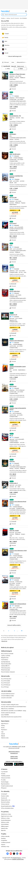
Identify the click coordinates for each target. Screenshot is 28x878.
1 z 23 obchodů (13, 333)
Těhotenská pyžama (5, 668)
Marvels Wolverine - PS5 (15, 116)
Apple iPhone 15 (4, 723)
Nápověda (3, 830)
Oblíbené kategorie (6, 651)
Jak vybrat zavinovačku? (6, 698)
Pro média (3, 780)
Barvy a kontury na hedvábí (7, 653)
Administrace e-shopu (6, 814)
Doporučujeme (5, 721)
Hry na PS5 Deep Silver (6, 679)
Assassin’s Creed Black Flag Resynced (16, 176)
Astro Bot (12, 267)
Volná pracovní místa (5, 778)
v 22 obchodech (13, 190)
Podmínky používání (5, 776)
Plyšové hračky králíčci (6, 664)
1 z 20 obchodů (13, 216)
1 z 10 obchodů (13, 428)
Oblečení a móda (4, 738)
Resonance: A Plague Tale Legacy (17, 74)
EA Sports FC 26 (13, 314)
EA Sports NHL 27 (14, 483)
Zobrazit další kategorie (14, 56)
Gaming (8, 18)
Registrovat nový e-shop (6, 816)
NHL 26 (11, 435)
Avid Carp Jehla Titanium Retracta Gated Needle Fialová (13, 706)
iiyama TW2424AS (5, 715)
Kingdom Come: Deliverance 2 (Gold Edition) (18, 551)
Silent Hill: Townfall (14, 530)
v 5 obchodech (13, 86)
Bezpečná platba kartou (6, 806)
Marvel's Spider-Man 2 (15, 291)
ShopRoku (3, 838)
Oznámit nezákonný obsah (7, 786)
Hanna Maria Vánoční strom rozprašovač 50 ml (11, 717)
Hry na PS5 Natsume (5, 685)
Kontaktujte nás (14, 753)
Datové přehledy (5, 824)
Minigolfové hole (4, 657)
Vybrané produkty (6, 702)
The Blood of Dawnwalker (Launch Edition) (18, 367)
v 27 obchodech (13, 259)
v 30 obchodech (13, 305)
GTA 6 (11, 94)
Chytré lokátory (4, 660)
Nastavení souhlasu (5, 802)
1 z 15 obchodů (13, 454)
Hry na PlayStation (23, 18)
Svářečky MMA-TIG (5, 666)
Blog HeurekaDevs (5, 784)
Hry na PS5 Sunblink (5, 681)
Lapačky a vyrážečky (5, 655)
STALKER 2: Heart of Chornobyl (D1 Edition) (18, 408)
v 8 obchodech (13, 108)
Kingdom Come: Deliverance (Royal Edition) (18, 502)
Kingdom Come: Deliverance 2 (17, 340)
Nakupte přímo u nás (5, 800)
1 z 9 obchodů (13, 596)
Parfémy (3, 725)
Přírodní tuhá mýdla (5, 670)
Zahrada (3, 734)
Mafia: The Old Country (15, 154)
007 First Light (13, 197)
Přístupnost (3, 788)
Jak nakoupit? (4, 794)
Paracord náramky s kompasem (8, 672)
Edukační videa (4, 828)
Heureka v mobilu (5, 796)
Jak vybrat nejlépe (6, 691)
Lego (2, 732)
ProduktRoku (4, 840)
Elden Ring (12, 461)
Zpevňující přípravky (5, 662)
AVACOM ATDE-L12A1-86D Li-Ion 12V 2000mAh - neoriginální (14, 710)
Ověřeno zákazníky (5, 836)
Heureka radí (4, 798)
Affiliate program (4, 826)
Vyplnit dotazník (14, 758)
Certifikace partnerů (5, 842)
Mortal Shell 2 (13, 134)
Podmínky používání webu (18, 859)
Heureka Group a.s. (17, 858)
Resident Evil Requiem (15, 578)
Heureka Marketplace (6, 820)
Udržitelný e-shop (5, 846)
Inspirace (3, 844)
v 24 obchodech (13, 168)
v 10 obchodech (13, 400)
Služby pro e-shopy (5, 818)
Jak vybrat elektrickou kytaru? (8, 693)
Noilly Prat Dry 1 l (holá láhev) (7, 708)
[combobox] (14, 14)
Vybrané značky (5, 676)
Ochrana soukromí (5, 804)
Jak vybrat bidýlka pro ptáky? (7, 696)
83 (21, 631)
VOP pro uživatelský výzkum (7, 808)
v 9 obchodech (13, 494)
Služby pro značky (5, 822)
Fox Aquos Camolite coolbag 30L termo (10, 704)
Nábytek (3, 736)
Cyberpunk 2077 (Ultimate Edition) (18, 604)
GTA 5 (11, 245)
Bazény (3, 727)
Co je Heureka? (4, 771)
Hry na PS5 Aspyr (5, 687)
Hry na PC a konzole (15, 18)
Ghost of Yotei (13, 386)
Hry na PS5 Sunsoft (5, 683)
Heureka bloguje (4, 782)
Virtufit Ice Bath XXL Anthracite (8, 712)
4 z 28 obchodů (13, 284)
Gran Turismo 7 (13, 223)
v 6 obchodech (13, 126)
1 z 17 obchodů (13, 521)
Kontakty (3, 774)
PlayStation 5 (4, 729)
